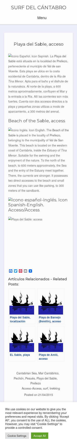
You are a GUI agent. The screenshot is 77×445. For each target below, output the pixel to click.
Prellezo (35, 383)
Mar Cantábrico (48, 373)
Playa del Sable (47, 378)
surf (45, 388)
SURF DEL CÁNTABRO (38, 7)
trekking (55, 388)
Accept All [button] (39, 436)
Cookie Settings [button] (17, 436)
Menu (41, 17)
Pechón (19, 378)
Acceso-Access (31, 388)
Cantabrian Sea (26, 373)
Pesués (30, 378)
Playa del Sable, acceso (38, 44)
